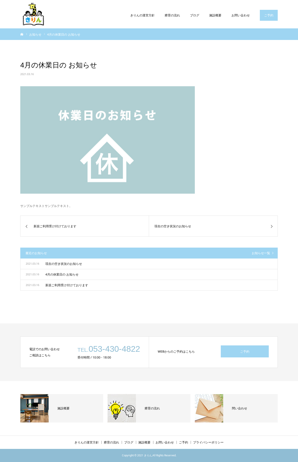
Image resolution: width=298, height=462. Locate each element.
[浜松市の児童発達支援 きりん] (33, 14)
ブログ (194, 15)
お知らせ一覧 (261, 253)
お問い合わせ (240, 15)
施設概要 (215, 15)
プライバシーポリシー (208, 442)
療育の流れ (172, 15)
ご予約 (268, 15)
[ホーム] (21, 34)
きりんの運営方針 (142, 15)
